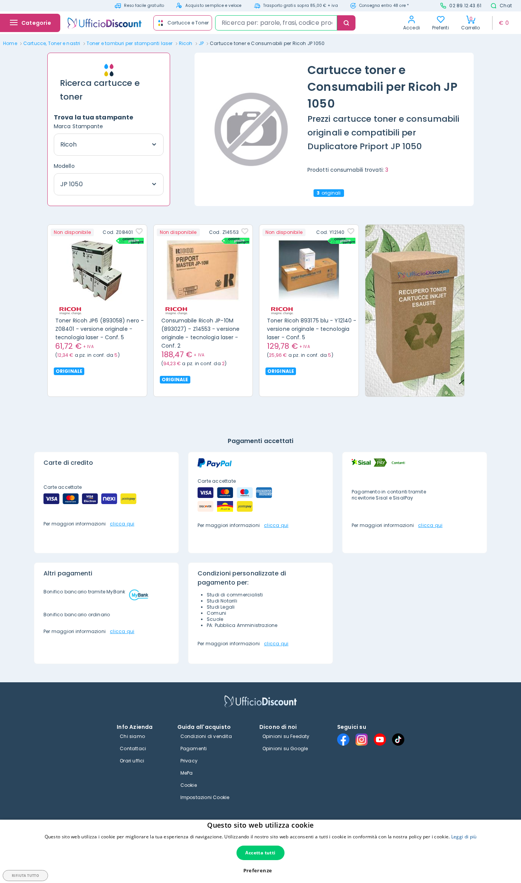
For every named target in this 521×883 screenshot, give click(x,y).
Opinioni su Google (285, 748)
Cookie (188, 785)
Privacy (189, 760)
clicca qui (122, 523)
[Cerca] (346, 23)
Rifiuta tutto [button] (25, 875)
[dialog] (260, 851)
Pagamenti (193, 748)
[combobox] (276, 23)
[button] (260, 870)
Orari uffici (132, 760)
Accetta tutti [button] (260, 852)
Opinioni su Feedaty (286, 736)
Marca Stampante (78, 126)
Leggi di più (464, 836)
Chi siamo (132, 736)
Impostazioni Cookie (205, 797)
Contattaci (133, 748)
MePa (186, 773)
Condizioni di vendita (206, 736)
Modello (64, 166)
